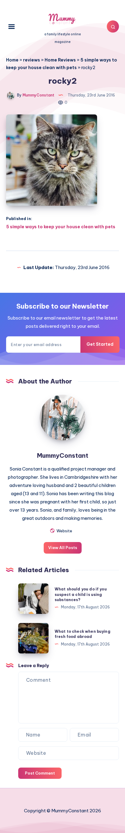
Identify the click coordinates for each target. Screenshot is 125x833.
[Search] (113, 26)
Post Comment (40, 773)
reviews (31, 60)
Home (12, 60)
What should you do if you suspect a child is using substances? (81, 594)
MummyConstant (62, 455)
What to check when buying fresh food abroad (82, 634)
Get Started (99, 344)
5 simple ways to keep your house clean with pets (60, 226)
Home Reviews (60, 60)
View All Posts (62, 547)
